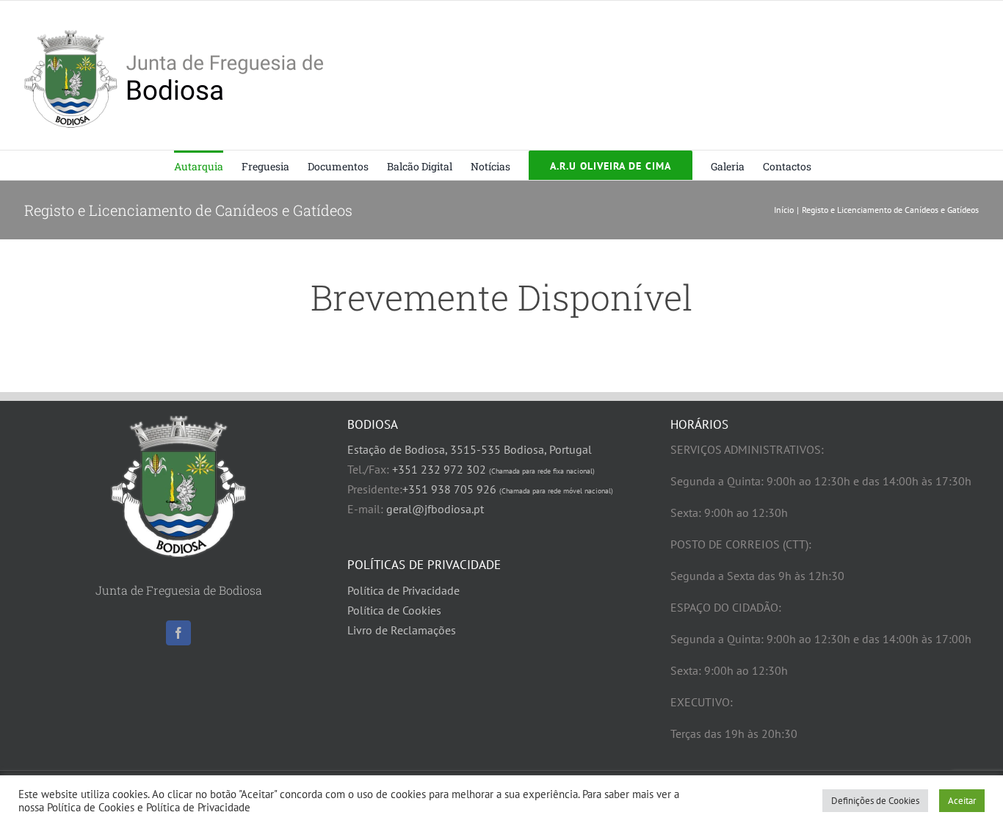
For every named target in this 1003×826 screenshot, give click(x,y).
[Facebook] (178, 632)
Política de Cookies (394, 610)
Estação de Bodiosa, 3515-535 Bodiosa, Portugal (469, 449)
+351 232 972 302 (493, 469)
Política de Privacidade (403, 590)
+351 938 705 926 (507, 489)
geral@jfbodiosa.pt (435, 508)
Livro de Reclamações (401, 630)
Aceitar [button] (962, 800)
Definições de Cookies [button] (875, 800)
